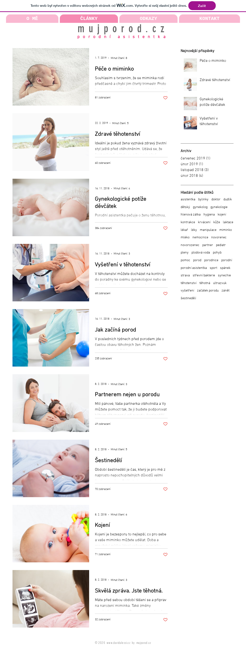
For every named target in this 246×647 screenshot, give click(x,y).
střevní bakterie (204, 275)
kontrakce (188, 222)
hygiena (209, 215)
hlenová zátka (191, 215)
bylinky (203, 199)
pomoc (185, 260)
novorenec (219, 237)
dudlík (227, 199)
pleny (185, 253)
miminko (225, 230)
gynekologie (219, 207)
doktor (216, 199)
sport (213, 268)
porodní (226, 260)
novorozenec (190, 245)
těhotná (204, 283)
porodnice (211, 260)
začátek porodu (208, 291)
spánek (225, 268)
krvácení (204, 222)
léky (194, 230)
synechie (224, 275)
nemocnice (200, 237)
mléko (185, 237)
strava (185, 275)
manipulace (208, 230)
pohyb (217, 253)
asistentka (188, 199)
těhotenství (189, 283)
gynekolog (200, 207)
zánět (225, 291)
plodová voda (200, 253)
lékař (184, 230)
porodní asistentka (123, 36)
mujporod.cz (123, 28)
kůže (216, 222)
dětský (185, 207)
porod (197, 260)
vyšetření (187, 291)
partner (207, 245)
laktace (228, 222)
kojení (222, 215)
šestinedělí (188, 298)
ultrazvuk (220, 283)
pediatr (221, 245)
